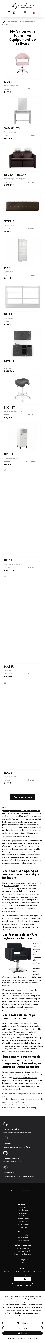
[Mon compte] (19, 12)
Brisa (8, 560)
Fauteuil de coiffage (11, 85)
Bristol (10, 454)
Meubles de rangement (12, 458)
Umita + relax (15, 175)
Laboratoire (8, 365)
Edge (8, 773)
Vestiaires (7, 670)
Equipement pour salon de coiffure (21, 1058)
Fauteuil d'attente (10, 225)
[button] (29, 12)
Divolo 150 (12, 361)
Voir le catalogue (22, 797)
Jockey (9, 407)
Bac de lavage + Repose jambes (15, 179)
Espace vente (8, 272)
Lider (8, 82)
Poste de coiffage (10, 132)
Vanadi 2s (12, 128)
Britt (8, 314)
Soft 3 (9, 221)
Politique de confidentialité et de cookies (22, 1338)
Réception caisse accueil (12, 564)
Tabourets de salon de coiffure (14, 411)
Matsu (9, 666)
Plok (8, 268)
